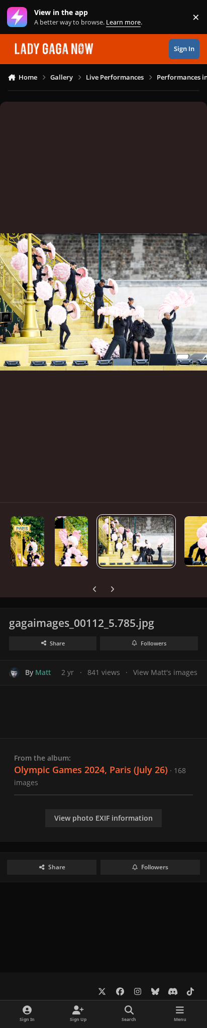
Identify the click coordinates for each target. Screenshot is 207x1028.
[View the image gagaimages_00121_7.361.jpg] (27, 541)
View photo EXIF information (103, 818)
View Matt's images (165, 672)
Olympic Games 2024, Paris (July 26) (91, 770)
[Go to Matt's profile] (14, 672)
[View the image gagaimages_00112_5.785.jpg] (136, 541)
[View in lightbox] (103, 302)
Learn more (19, 17)
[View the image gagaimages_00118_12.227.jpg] (71, 541)
